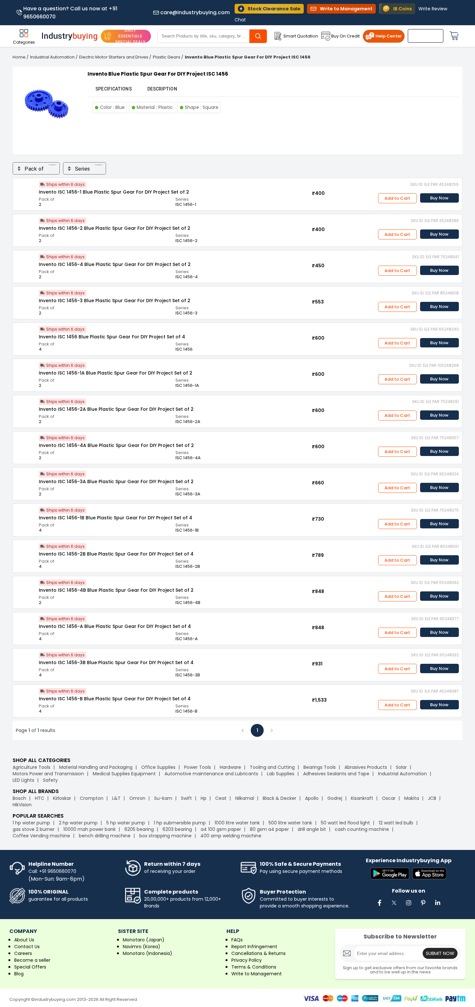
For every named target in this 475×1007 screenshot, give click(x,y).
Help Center (388, 36)
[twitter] (393, 906)
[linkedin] (437, 906)
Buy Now (439, 198)
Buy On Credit (345, 36)
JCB (432, 798)
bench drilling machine (105, 835)
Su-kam (163, 798)
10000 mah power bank (89, 829)
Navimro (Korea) (141, 946)
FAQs (237, 940)
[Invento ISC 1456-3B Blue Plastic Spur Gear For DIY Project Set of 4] (26, 661)
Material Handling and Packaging (95, 767)
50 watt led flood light (345, 823)
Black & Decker (279, 798)
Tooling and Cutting (272, 767)
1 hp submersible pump (180, 823)
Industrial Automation (52, 57)
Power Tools (197, 767)
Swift (186, 798)
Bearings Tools (319, 767)
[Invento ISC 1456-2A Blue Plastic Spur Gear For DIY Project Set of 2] (26, 408)
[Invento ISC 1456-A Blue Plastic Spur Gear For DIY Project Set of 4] (26, 625)
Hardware (230, 767)
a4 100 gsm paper (221, 829)
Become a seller (32, 960)
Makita (411, 798)
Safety (50, 780)
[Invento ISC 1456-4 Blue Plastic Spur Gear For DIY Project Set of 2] (26, 263)
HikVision (22, 804)
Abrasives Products (365, 767)
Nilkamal (244, 798)
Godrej (334, 798)
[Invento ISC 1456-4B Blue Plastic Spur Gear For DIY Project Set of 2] (26, 589)
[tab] (113, 89)
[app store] (429, 874)
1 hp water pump (31, 823)
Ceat (221, 798)
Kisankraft (362, 798)
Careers (23, 953)
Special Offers (30, 967)
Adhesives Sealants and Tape (336, 773)
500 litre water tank (290, 823)
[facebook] (379, 906)
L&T (116, 798)
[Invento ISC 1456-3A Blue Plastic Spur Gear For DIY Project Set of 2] (26, 480)
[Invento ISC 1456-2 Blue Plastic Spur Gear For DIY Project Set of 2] (26, 227)
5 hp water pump (125, 823)
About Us (24, 940)
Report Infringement (254, 946)
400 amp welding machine (230, 835)
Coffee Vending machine (41, 835)
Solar (402, 767)
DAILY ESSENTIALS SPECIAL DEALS (130, 36)
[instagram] (408, 906)
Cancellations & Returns (258, 953)
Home (19, 57)
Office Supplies (158, 767)
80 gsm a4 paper (269, 829)
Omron (137, 798)
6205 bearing (139, 829)
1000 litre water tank (237, 823)
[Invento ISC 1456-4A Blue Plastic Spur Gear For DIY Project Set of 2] (26, 444)
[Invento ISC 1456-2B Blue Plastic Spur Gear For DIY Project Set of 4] (26, 553)
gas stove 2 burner (34, 829)
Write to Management (256, 973)
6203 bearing (177, 829)
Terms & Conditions (253, 967)
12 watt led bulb (396, 823)
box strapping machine (165, 835)
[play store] (390, 874)
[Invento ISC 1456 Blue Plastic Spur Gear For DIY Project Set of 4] (26, 335)
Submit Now (440, 953)
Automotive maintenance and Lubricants (211, 773)
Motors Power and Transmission (48, 773)
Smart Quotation (300, 36)
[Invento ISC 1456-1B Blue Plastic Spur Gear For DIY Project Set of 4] (26, 516)
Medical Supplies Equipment (124, 773)
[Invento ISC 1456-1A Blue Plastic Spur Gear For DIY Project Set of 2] (26, 372)
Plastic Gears (166, 57)
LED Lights (23, 780)
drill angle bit (312, 829)
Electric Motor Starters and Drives (113, 57)
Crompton (91, 798)
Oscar (389, 798)
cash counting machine (362, 829)
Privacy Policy (246, 960)
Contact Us (27, 946)
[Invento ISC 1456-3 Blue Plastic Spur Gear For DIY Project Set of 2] (26, 299)
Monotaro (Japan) (143, 940)
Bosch (19, 798)
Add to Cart (397, 198)
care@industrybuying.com (195, 12)
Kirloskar (62, 798)
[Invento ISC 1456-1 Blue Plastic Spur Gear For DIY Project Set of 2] (26, 191)
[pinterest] (423, 906)
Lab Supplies (280, 773)
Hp (203, 798)
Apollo (312, 798)
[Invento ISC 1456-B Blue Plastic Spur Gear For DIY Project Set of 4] (26, 697)
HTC (39, 798)
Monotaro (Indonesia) (147, 953)
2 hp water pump (78, 823)
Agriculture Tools (31, 767)
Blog (19, 973)
